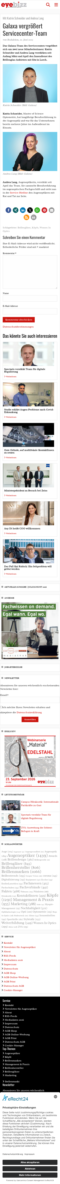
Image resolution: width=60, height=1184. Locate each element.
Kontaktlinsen (31, 895)
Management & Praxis (17, 1064)
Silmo (34, 915)
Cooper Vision (34, 876)
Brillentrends (13, 876)
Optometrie (42, 911)
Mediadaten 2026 (13, 960)
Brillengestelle (42, 860)
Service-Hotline (19, 192)
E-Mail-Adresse (10, 306)
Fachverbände (34, 887)
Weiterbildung (17, 922)
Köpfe (35, 227)
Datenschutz (11, 968)
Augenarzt (19, 852)
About (7, 951)
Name (6, 293)
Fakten (10, 891)
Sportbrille (15, 919)
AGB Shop (10, 973)
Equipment (33, 879)
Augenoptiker (27, 855)
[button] (48, 5)
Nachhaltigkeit (34, 908)
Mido (40, 904)
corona (50, 875)
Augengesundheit (34, 852)
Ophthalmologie (10, 912)
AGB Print (9, 981)
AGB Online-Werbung (16, 977)
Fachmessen (36, 883)
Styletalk (32, 919)
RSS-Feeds (10, 955)
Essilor (46, 879)
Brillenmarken (21, 871)
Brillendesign (21, 859)
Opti (26, 911)
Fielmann (27, 892)
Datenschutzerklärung (29, 712)
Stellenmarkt (12, 1081)
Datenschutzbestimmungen (18, 326)
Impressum (10, 964)
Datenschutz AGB (14, 985)
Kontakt (8, 942)
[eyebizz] (14, 4)
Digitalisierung (13, 879)
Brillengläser (24, 227)
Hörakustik (8, 896)
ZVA (23, 926)
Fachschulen (10, 887)
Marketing (23, 904)
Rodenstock (21, 915)
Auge (7, 851)
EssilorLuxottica (12, 883)
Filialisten (41, 891)
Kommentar (9, 253)
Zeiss (12, 927)
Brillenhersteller (20, 867)
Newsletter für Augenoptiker (20, 947)
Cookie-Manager (13, 990)
